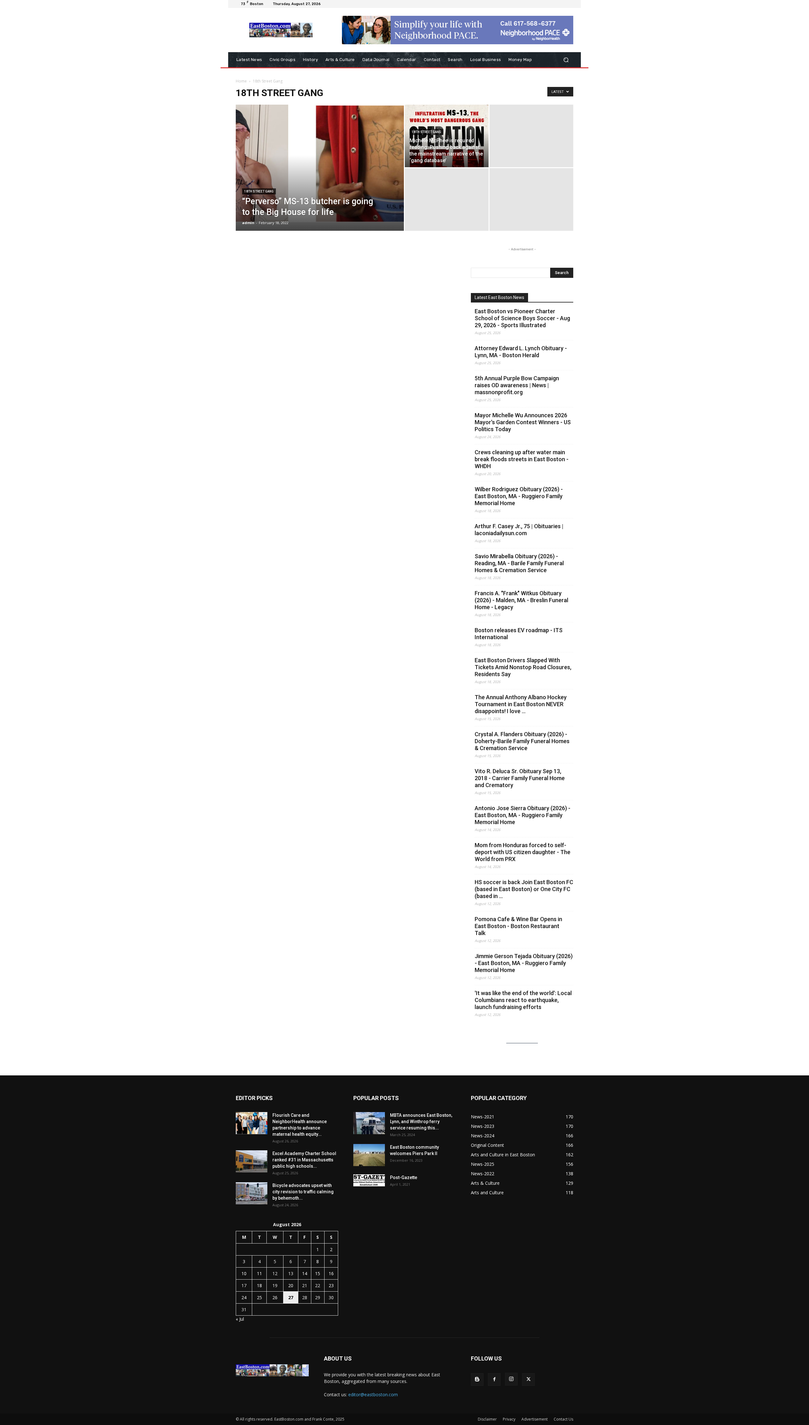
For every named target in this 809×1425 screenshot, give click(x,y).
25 (259, 1297)
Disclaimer (487, 1419)
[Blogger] (477, 1379)
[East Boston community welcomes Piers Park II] (369, 1155)
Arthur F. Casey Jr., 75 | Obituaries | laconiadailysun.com (519, 529)
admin (248, 222)
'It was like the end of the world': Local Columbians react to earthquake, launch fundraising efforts (523, 1000)
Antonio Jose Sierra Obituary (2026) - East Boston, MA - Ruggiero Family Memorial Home (522, 815)
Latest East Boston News (499, 297)
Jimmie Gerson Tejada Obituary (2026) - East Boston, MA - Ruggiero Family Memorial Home (524, 963)
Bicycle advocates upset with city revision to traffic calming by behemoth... (303, 1192)
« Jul (240, 1319)
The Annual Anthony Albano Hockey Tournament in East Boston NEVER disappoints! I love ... (521, 704)
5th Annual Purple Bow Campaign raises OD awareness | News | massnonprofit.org (517, 385)
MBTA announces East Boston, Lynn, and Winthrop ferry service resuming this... (421, 1121)
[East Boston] (281, 30)
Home (241, 81)
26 (274, 1297)
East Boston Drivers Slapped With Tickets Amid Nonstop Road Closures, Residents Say (523, 667)
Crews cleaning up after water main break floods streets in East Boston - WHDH (522, 459)
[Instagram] (511, 1379)
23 (331, 1285)
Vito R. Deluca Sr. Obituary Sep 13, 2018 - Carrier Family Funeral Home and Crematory (520, 778)
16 (331, 1273)
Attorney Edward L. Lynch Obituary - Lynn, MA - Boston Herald (521, 351)
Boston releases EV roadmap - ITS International (519, 633)
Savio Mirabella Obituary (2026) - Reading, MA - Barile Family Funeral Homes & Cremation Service (519, 563)
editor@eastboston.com (373, 1394)
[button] (565, 59)
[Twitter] (528, 1379)
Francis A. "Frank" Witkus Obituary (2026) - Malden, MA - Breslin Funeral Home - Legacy (521, 600)
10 (243, 1273)
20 (290, 1285)
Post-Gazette (403, 1177)
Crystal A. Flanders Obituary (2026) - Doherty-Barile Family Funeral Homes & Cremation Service (522, 741)
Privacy (509, 1419)
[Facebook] (494, 1379)
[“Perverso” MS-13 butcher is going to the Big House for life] (320, 163)
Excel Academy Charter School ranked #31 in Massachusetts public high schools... (304, 1160)
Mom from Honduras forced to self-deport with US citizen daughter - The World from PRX (522, 852)
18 (259, 1285)
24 (243, 1297)
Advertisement (534, 1419)
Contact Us (563, 1419)
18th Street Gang (259, 191)
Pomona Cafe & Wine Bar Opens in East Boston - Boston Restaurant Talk (518, 926)
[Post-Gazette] (369, 1180)
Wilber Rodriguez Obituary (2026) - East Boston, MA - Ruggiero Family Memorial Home (519, 496)
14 (304, 1273)
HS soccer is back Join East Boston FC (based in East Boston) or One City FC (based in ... (524, 889)
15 (317, 1273)
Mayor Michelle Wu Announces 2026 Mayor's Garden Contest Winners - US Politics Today (523, 422)
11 (259, 1273)
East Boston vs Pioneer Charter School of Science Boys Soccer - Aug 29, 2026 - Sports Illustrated (522, 318)
